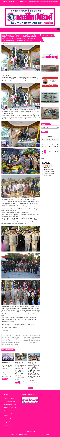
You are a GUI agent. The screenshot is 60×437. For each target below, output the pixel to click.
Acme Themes (45, 434)
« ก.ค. (42, 158)
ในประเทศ (11, 422)
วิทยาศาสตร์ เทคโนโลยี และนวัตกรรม (10, 414)
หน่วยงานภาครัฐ (7, 418)
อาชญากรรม (16, 418)
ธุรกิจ (16, 407)
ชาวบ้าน (6, 407)
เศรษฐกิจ (6, 422)
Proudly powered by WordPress (19, 434)
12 (50, 146)
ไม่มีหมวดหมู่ (5, 330)
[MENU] (58, 29)
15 (57, 146)
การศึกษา (6, 398)
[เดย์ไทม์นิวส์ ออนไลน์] (3, 29)
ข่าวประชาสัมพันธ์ (8, 404)
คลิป (15, 404)
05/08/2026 (5, 371)
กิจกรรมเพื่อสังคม (8, 401)
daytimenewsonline (14, 43)
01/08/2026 (31, 380)
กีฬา (14, 401)
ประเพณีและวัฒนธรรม (9, 411)
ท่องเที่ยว (11, 407)
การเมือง (12, 398)
